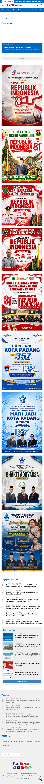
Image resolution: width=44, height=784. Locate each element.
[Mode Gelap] (38, 5)
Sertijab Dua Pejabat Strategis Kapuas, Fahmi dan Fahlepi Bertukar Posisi (22, 593)
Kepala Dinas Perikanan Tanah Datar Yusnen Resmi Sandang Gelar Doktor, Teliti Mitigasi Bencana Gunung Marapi (23, 622)
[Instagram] (26, 768)
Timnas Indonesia (18, 741)
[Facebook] (14, 768)
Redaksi (9, 773)
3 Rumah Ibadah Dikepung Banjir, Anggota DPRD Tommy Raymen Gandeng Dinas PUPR (22, 600)
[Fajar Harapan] (13, 5)
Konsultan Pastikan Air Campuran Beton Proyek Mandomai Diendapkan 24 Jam (21, 615)
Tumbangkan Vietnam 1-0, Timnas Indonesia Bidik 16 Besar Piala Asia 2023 (23, 708)
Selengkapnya (22, 58)
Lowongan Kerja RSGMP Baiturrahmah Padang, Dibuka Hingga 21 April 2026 (27, 645)
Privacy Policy (7, 776)
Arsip (39, 776)
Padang (29, 741)
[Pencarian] (41, 5)
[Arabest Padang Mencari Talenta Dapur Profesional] (8, 665)
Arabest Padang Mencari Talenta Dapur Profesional (27, 664)
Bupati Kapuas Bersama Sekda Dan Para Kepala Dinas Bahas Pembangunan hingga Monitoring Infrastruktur (23, 607)
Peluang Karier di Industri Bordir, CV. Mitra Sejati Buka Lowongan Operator (27, 673)
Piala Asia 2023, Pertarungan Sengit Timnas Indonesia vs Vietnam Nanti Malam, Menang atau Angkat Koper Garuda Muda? (24, 716)
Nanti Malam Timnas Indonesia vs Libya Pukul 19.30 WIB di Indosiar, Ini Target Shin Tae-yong (22, 730)
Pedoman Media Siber (29, 776)
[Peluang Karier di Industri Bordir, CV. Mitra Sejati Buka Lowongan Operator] (8, 674)
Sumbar (37, 741)
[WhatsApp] (30, 768)
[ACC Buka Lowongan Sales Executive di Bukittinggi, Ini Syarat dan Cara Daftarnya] (8, 637)
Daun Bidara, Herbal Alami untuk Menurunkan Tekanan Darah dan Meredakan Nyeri (22, 49)
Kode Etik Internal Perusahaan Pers (25, 773)
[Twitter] (18, 768)
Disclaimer (17, 776)
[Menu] (3, 5)
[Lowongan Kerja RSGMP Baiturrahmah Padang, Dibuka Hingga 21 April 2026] (8, 646)
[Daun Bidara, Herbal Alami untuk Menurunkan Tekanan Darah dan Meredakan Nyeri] (22, 32)
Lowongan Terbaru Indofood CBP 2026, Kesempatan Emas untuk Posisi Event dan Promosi (27, 655)
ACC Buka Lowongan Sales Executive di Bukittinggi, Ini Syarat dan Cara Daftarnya (27, 636)
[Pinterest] (22, 768)
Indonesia (6, 741)
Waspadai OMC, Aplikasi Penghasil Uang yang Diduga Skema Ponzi (23, 701)
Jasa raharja (7, 745)
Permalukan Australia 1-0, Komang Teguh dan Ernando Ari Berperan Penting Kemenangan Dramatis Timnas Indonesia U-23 (23, 723)
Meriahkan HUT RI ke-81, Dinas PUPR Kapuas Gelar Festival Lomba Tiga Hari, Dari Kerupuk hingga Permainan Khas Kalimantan (23, 586)
